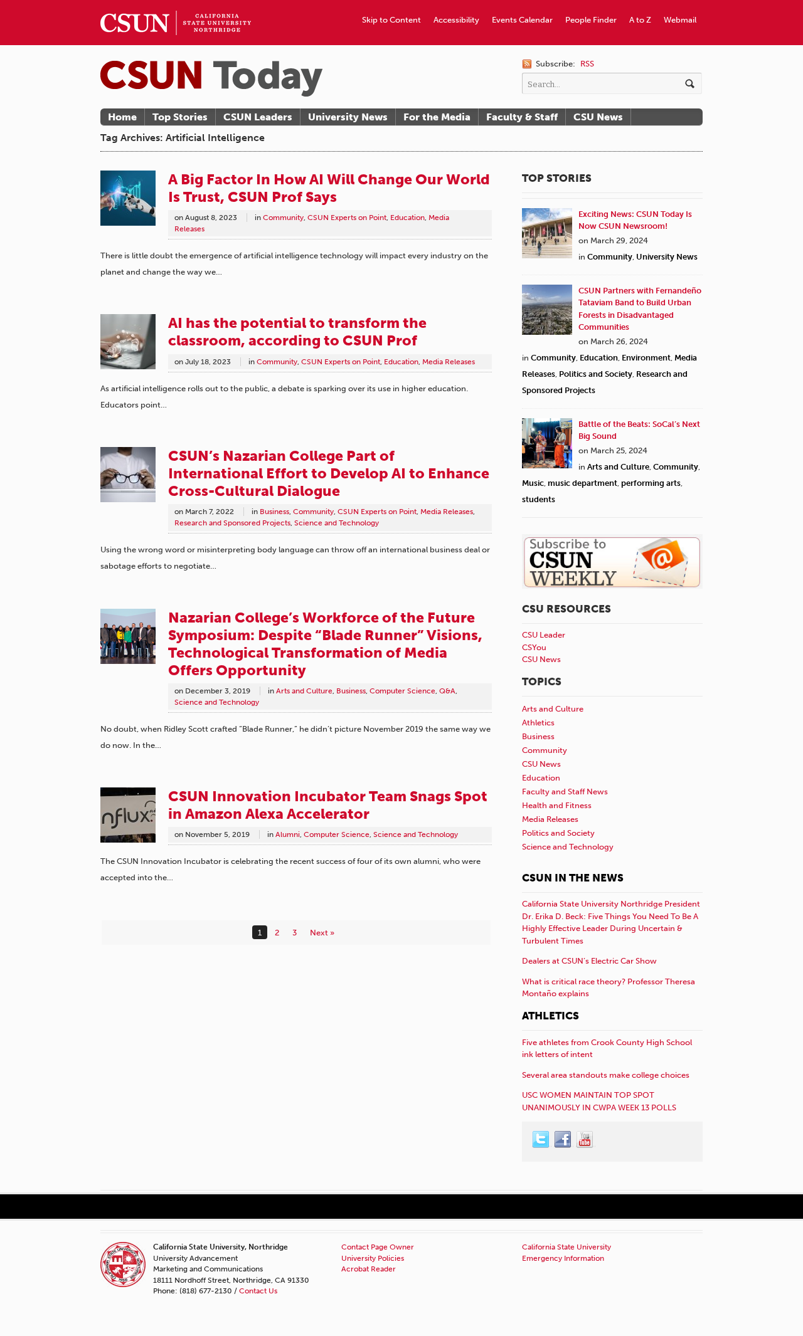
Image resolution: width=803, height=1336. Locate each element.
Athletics (538, 722)
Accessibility (456, 19)
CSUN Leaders (257, 117)
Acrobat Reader (368, 1269)
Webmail (680, 19)
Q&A (447, 690)
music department (582, 483)
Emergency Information (563, 1258)
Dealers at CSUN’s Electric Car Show (589, 960)
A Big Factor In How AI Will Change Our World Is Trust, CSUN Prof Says (329, 188)
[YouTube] (585, 1140)
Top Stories (180, 117)
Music (533, 483)
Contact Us (258, 1290)
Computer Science (402, 690)
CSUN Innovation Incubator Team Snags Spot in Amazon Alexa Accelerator (327, 805)
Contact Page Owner (377, 1247)
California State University (566, 1247)
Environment (646, 357)
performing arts (651, 483)
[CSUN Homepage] (175, 5)
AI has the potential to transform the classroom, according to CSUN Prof (297, 331)
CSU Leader (543, 634)
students (538, 499)
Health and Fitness (557, 805)
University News (348, 117)
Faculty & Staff (522, 117)
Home (122, 117)
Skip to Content (391, 19)
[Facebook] (563, 1140)
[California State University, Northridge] (211, 79)
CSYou (534, 647)
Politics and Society (595, 374)
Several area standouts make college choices (605, 1075)
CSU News (598, 117)
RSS (587, 63)
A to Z (640, 19)
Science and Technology (336, 522)
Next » (322, 932)
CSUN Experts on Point (346, 217)
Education (407, 217)
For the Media (437, 117)
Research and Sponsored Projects (232, 522)
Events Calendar (522, 19)
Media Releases (448, 361)
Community (283, 217)
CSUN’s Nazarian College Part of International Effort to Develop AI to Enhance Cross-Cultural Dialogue (328, 473)
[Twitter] (541, 1140)
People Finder (591, 19)
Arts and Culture (304, 690)
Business (274, 511)
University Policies (372, 1258)
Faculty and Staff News (565, 791)
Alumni (287, 834)
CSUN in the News (573, 877)
